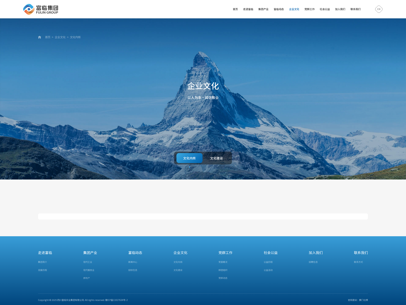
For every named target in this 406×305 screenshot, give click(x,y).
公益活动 (268, 270)
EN (378, 9)
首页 (235, 9)
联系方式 (358, 262)
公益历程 (268, 262)
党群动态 (223, 278)
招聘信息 (313, 262)
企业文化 (294, 9)
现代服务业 (88, 270)
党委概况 (223, 262)
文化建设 (216, 158)
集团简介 (42, 262)
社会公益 (325, 9)
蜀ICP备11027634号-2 (116, 300)
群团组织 (223, 270)
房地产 (86, 278)
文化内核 (75, 37)
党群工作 (309, 9)
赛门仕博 (363, 300)
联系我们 (355, 9)
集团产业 (263, 9)
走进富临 (248, 9)
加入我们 (340, 9)
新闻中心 (132, 262)
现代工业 (87, 262)
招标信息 (132, 270)
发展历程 (42, 270)
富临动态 (279, 9)
